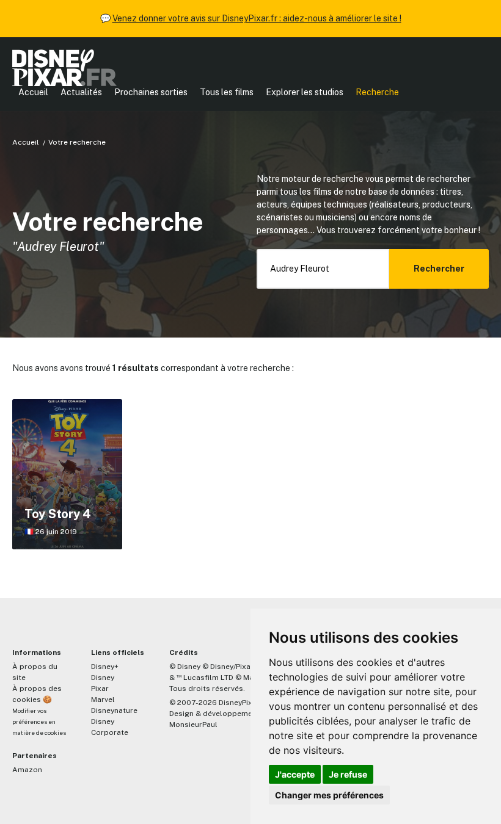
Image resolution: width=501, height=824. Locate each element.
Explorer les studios (304, 92)
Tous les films (227, 92)
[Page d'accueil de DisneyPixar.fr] (64, 67)
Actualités (81, 92)
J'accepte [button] (295, 774)
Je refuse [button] (348, 774)
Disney (102, 677)
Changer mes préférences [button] (329, 795)
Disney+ (105, 666)
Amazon (27, 769)
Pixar (100, 688)
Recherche (377, 92)
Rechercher (439, 268)
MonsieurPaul (193, 724)
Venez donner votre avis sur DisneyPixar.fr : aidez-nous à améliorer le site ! (256, 18)
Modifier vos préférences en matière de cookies (39, 721)
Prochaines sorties (151, 92)
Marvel (103, 699)
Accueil (33, 92)
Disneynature (114, 710)
